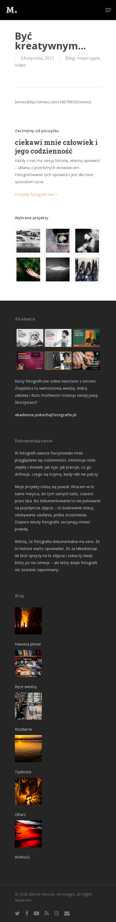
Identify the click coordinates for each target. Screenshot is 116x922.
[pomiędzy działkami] (28, 269)
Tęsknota (23, 771)
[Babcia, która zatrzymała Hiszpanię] (28, 240)
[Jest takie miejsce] (87, 269)
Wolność (22, 857)
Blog (70, 58)
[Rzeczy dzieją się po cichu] (58, 240)
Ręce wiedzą (26, 686)
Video (20, 65)
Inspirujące (88, 58)
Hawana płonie (28, 644)
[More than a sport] (58, 269)
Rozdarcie (23, 729)
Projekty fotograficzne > (36, 194)
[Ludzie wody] (87, 240)
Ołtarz (20, 814)
